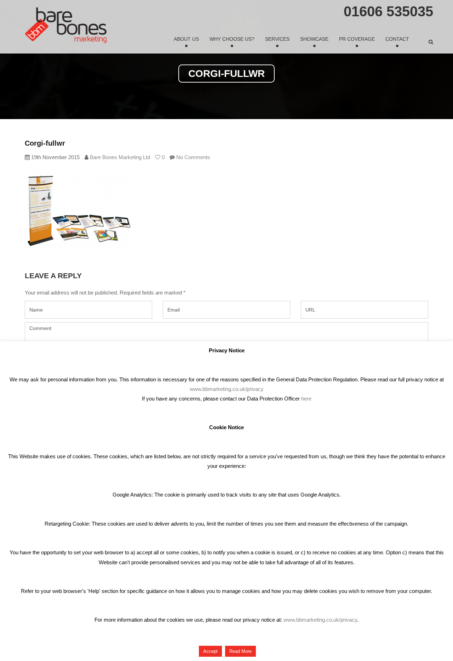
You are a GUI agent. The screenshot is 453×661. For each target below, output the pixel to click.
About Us (186, 39)
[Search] (431, 42)
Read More (240, 651)
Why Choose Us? (232, 39)
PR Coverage (357, 39)
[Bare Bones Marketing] (66, 25)
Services (277, 39)
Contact (397, 39)
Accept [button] (210, 651)
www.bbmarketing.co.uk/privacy (227, 389)
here (306, 399)
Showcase (314, 39)
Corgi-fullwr (45, 143)
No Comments (192, 157)
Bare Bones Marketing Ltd (120, 157)
